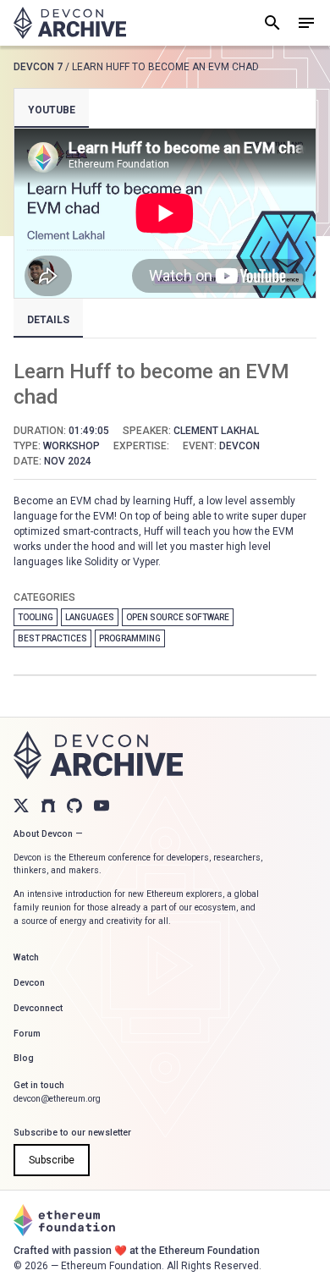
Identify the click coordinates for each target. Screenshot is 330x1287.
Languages (89, 617)
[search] (272, 23)
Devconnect (38, 1008)
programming (130, 638)
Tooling (35, 617)
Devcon (29, 982)
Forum (27, 1033)
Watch (26, 957)
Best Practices (52, 638)
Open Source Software (177, 617)
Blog (24, 1058)
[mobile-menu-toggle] (306, 23)
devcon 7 (38, 67)
